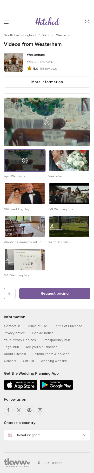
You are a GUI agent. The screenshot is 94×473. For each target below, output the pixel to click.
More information (47, 82)
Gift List (28, 361)
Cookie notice (43, 333)
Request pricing (55, 293)
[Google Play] (56, 389)
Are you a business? (41, 347)
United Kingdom (27, 435)
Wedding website (54, 361)
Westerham (64, 35)
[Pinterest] (29, 410)
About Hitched (15, 354)
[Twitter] (18, 410)
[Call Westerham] (9, 293)
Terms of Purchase (68, 326)
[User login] (87, 21)
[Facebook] (8, 410)
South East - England (20, 35)
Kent (46, 35)
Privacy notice (14, 333)
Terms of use (37, 326)
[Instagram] (40, 410)
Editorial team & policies (51, 354)
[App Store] (21, 389)
